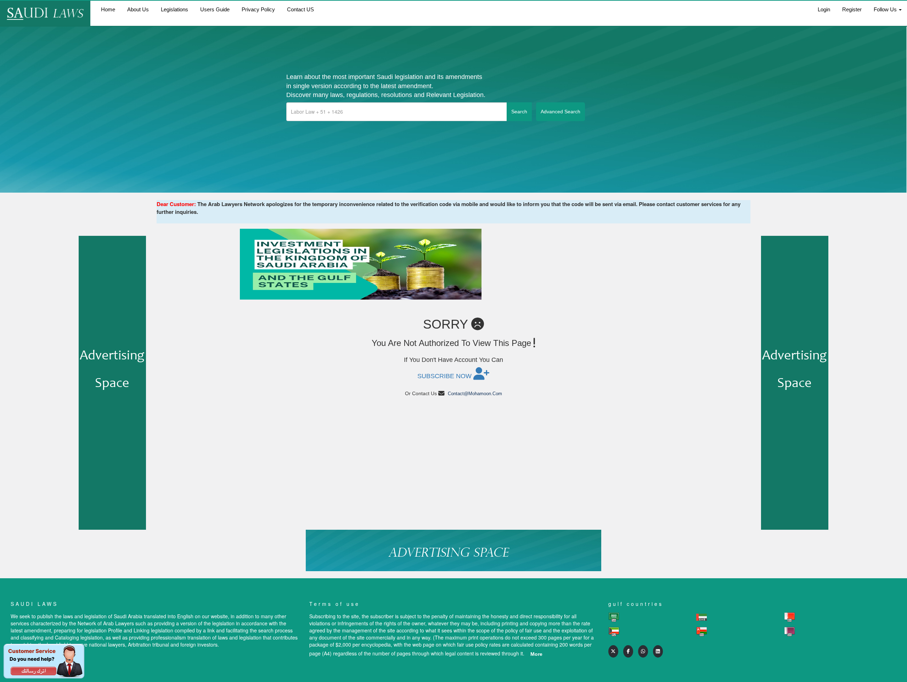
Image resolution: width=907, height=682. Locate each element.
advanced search (560, 111)
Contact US (300, 9)
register (852, 9)
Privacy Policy (258, 9)
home (108, 9)
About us (138, 9)
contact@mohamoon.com (475, 393)
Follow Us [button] (886, 9)
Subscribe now (445, 376)
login (824, 9)
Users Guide (215, 9)
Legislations (174, 9)
